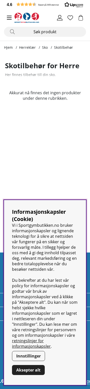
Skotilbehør (63, 47)
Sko (45, 47)
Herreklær (27, 47)
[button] (45, 4)
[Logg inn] (59, 17)
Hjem (8, 47)
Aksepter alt (28, 370)
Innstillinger (28, 356)
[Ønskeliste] (70, 17)
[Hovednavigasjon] (9, 17)
